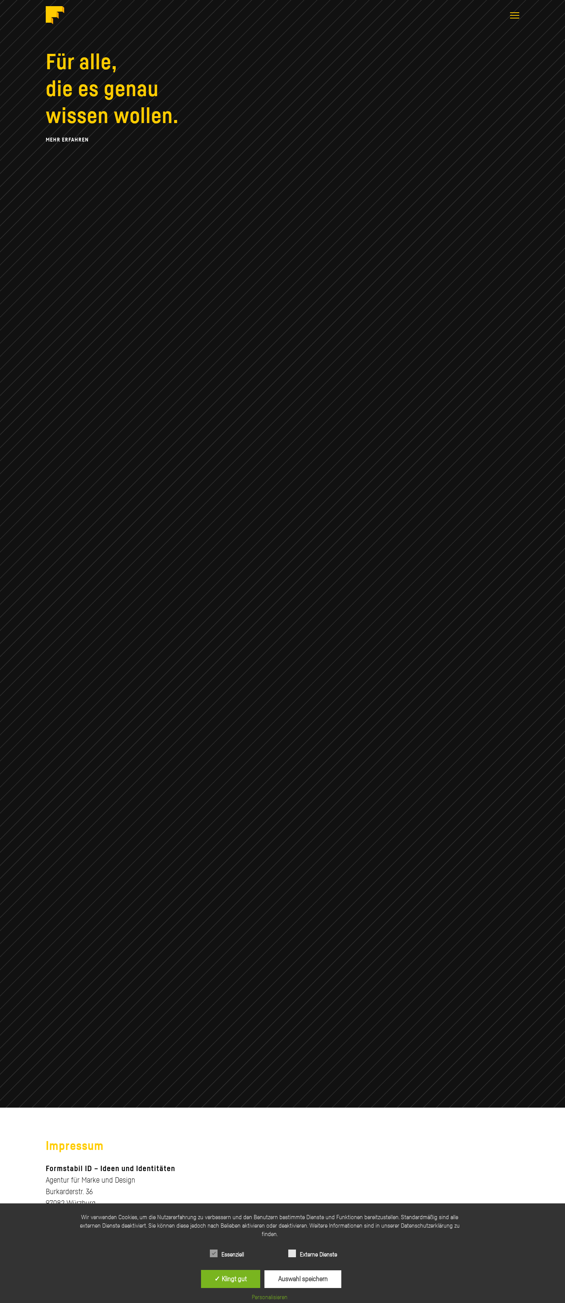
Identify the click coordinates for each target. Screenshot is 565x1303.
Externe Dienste (318, 1254)
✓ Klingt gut (230, 1279)
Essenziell (232, 1254)
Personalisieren (269, 1297)
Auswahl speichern (303, 1279)
